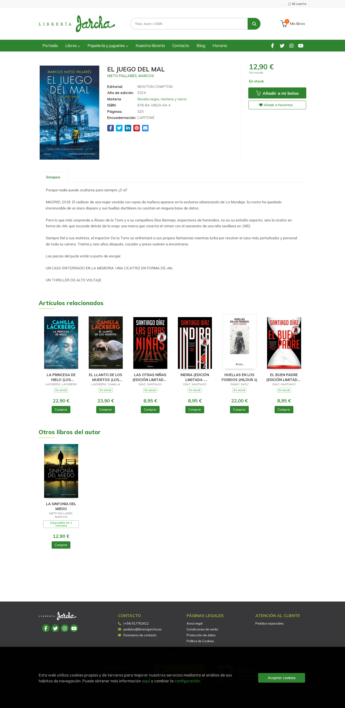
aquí (146, 680)
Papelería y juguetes (107, 45)
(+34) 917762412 (136, 623)
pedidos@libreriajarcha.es (142, 629)
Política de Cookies (200, 641)
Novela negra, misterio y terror (162, 99)
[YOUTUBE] (301, 45)
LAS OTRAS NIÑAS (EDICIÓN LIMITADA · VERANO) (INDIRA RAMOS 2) (150, 377)
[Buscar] (254, 24)
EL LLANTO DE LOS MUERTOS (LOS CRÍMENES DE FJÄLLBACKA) (105, 377)
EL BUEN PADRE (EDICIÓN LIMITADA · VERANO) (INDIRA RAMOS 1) (284, 377)
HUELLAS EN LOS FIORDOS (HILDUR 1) (239, 377)
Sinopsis (53, 177)
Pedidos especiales (269, 623)
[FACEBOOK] (272, 45)
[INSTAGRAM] (291, 45)
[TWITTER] (282, 45)
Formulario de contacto (140, 635)
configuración (187, 680)
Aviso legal (195, 623)
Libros (71, 45)
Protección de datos (201, 635)
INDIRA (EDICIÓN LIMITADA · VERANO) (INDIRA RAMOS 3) (195, 377)
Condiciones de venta (202, 629)
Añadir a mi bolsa (280, 93)
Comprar (61, 409)
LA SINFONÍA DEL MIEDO (61, 506)
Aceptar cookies (282, 678)
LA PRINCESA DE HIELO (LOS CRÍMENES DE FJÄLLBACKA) (61, 377)
